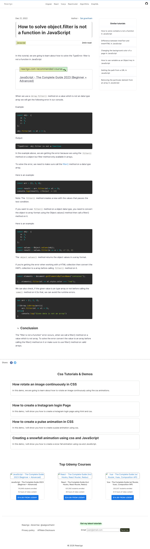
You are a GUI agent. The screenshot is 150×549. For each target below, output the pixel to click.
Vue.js (63, 4)
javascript (21, 43)
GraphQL (94, 4)
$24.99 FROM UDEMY (75, 497)
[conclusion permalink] (18, 328)
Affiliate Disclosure (46, 530)
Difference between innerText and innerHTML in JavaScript (115, 42)
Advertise (35, 525)
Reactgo (8, 4)
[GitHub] (147, 3)
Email (83, 530)
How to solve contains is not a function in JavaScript (117, 32)
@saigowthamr (48, 525)
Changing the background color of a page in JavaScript (116, 51)
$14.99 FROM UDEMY (27, 497)
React (56, 4)
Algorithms (84, 4)
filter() (66, 164)
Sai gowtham (86, 18)
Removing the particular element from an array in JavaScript (117, 81)
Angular (48, 4)
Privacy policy (28, 530)
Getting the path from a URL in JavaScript (114, 71)
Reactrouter (73, 4)
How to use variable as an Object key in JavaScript (117, 61)
